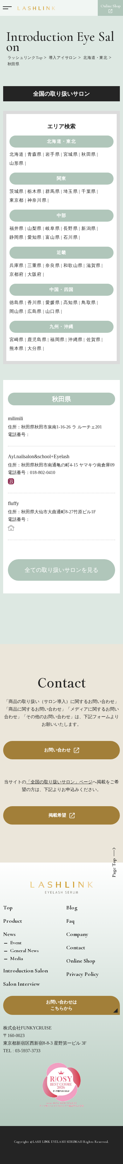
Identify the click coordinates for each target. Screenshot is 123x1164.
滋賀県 (93, 265)
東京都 (16, 200)
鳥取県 (88, 302)
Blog (71, 907)
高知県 (70, 302)
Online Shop (80, 960)
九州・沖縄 (61, 326)
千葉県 (88, 191)
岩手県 (52, 154)
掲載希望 (57, 815)
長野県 (70, 228)
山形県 (16, 163)
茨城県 (16, 191)
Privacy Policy (82, 974)
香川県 (34, 302)
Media (16, 958)
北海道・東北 (61, 141)
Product (12, 920)
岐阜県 (52, 228)
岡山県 (16, 311)
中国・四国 (61, 289)
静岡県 (16, 237)
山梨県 (34, 228)
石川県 (70, 237)
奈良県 (52, 265)
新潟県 (88, 228)
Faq (70, 920)
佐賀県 (93, 339)
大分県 (34, 348)
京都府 (16, 274)
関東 (62, 178)
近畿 (62, 252)
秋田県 (88, 154)
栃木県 (34, 191)
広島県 (34, 311)
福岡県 (57, 339)
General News (24, 950)
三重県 (34, 265)
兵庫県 (16, 265)
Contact (75, 947)
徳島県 (16, 302)
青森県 (34, 154)
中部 (62, 215)
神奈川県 (37, 200)
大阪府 (34, 274)
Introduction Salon (25, 970)
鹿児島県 (37, 339)
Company (77, 934)
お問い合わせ (57, 750)
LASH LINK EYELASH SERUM (55, 1141)
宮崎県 (16, 339)
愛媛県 (52, 302)
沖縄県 (75, 339)
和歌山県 (73, 265)
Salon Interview (21, 983)
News (9, 934)
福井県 (16, 228)
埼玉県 (70, 191)
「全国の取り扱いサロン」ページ (59, 782)
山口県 (52, 311)
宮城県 (70, 154)
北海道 (16, 154)
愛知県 (34, 237)
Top (8, 907)
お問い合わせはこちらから (61, 1005)
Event (15, 942)
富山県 (52, 237)
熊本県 (16, 348)
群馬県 (52, 191)
